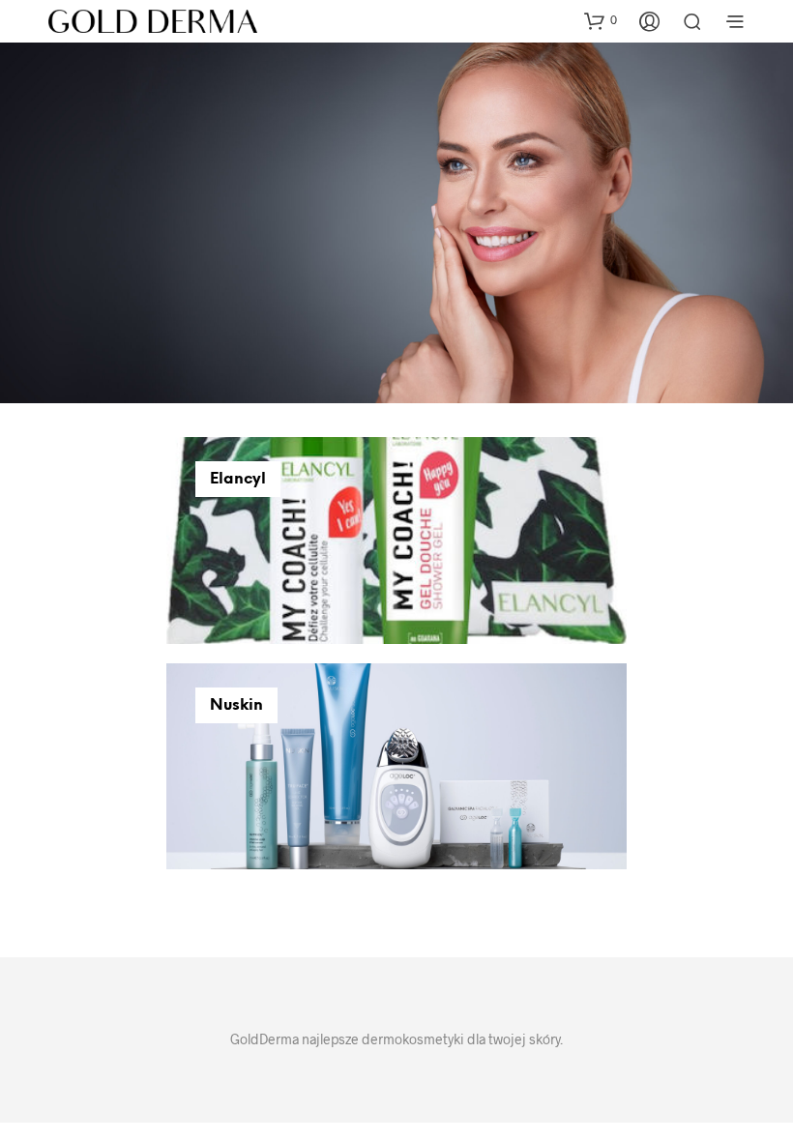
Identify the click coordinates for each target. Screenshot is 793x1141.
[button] (600, 20)
